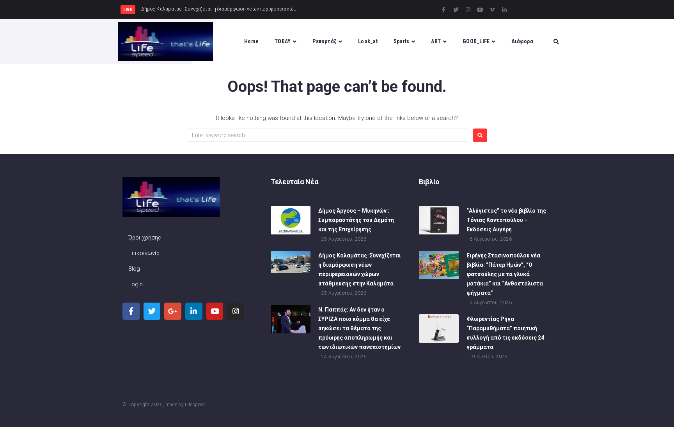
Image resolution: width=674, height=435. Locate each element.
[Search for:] (328, 135)
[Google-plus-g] (172, 311)
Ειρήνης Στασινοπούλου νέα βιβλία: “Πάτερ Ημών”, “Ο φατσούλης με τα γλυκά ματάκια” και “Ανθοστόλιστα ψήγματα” (504, 274)
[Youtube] (480, 9)
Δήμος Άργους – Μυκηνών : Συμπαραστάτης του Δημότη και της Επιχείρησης (356, 220)
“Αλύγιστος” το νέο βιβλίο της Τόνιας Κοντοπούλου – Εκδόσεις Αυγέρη (506, 220)
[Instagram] (468, 9)
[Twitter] (456, 9)
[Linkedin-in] (504, 9)
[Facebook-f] (444, 9)
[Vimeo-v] (492, 9)
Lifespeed (195, 404)
